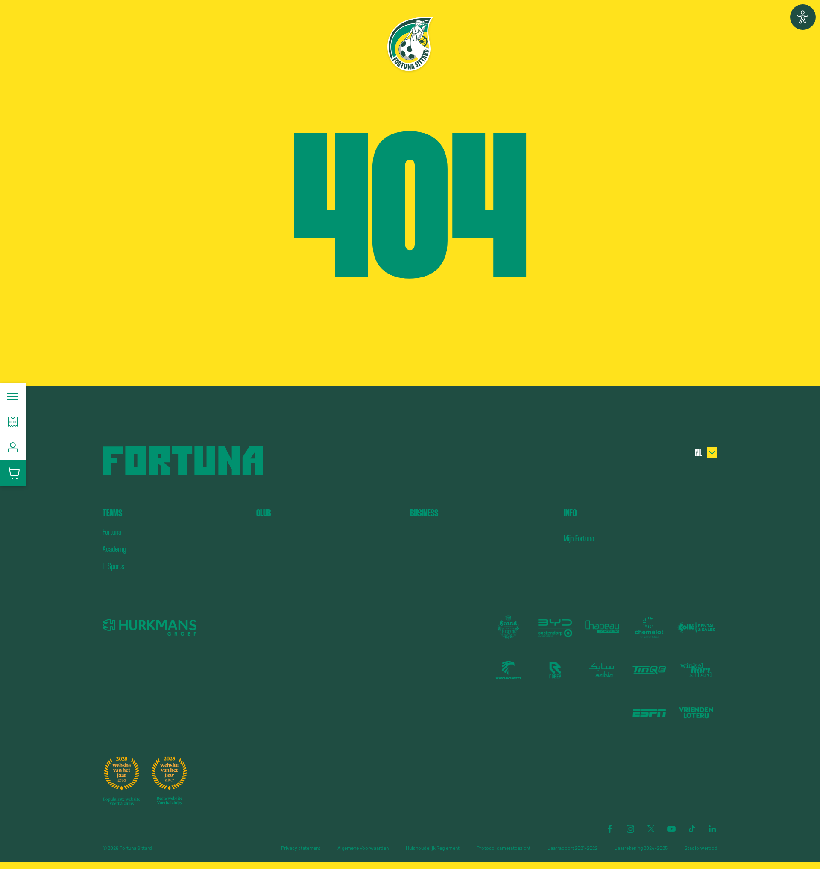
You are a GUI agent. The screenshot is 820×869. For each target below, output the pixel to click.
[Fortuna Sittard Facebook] (610, 829)
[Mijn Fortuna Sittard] (13, 447)
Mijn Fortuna (579, 538)
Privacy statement (300, 847)
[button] (803, 17)
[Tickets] (13, 421)
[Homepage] (410, 44)
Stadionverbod (701, 847)
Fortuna (111, 532)
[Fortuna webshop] (13, 473)
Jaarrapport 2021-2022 (572, 847)
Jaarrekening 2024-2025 (641, 847)
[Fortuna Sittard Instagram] (630, 829)
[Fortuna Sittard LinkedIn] (712, 829)
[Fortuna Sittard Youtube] (671, 829)
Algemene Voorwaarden (363, 847)
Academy (114, 549)
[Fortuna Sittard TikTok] (692, 829)
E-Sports (113, 566)
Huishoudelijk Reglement (433, 847)
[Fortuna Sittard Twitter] (651, 829)
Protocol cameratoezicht (503, 847)
